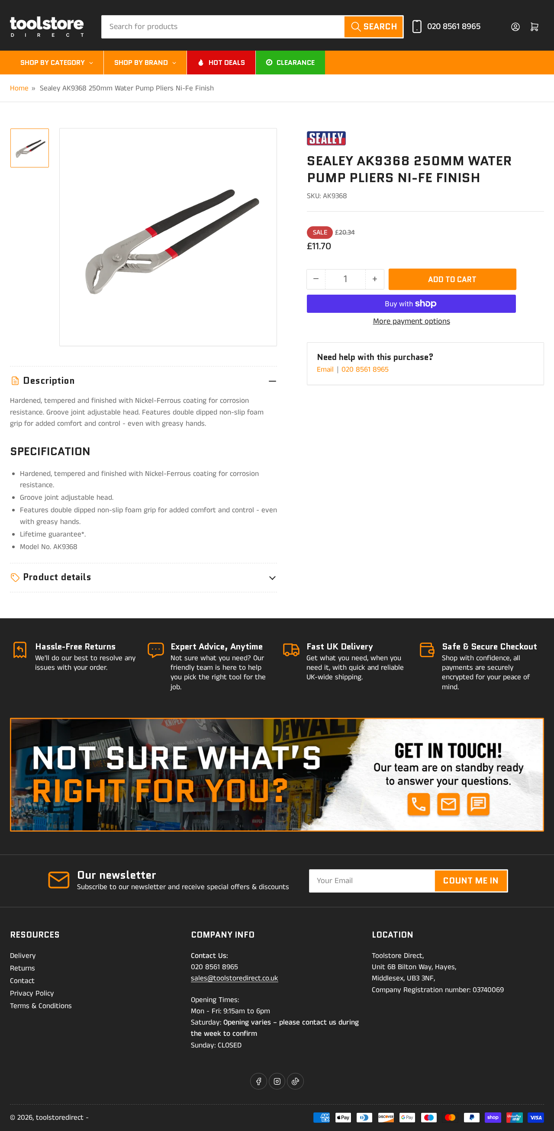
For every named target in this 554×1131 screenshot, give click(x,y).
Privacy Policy (32, 993)
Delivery (23, 956)
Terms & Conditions (41, 1006)
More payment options (411, 321)
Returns (22, 968)
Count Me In (471, 880)
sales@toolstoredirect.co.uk (234, 978)
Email (326, 369)
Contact (22, 981)
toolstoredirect (60, 1117)
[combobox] (252, 27)
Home (19, 88)
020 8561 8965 (453, 26)
